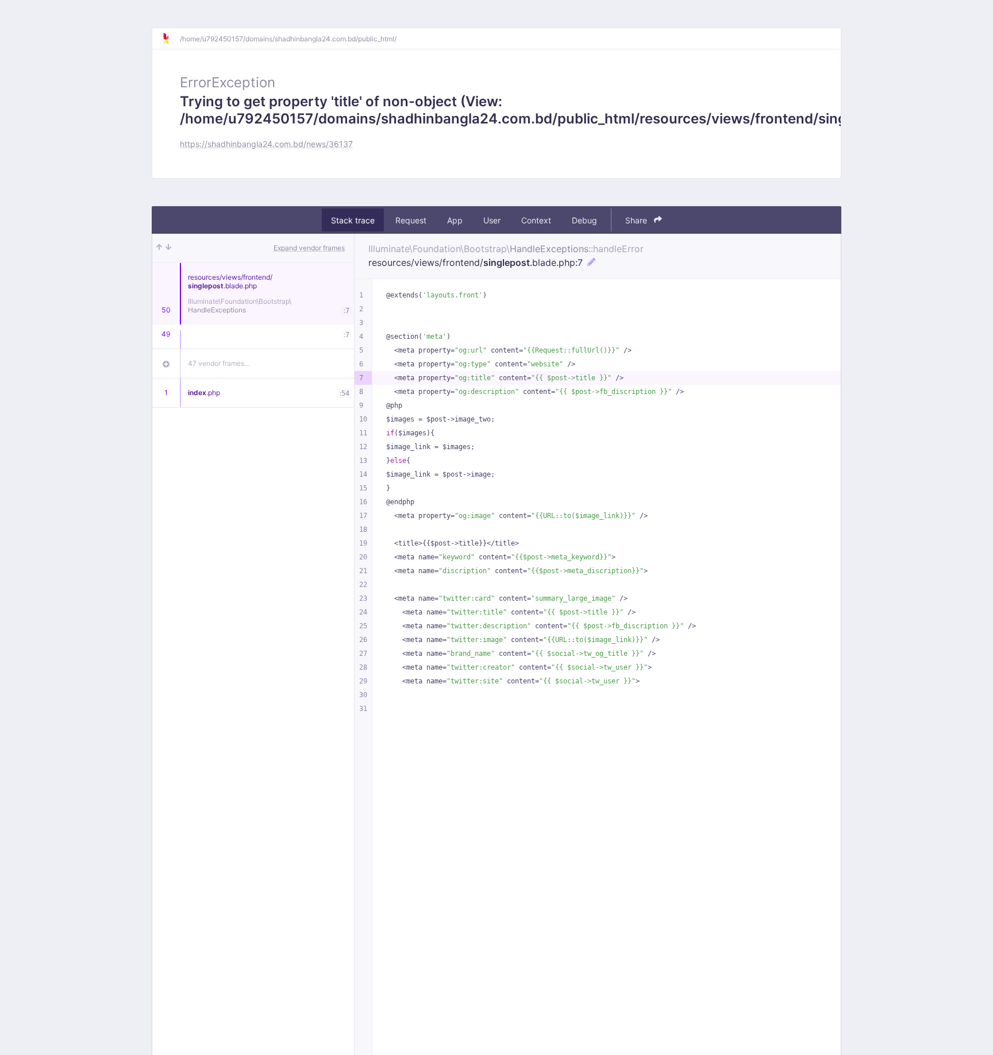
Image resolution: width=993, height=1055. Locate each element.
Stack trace (353, 220)
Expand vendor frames (309, 248)
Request (410, 220)
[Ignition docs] (170, 38)
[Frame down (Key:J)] (168, 248)
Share (637, 220)
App (455, 220)
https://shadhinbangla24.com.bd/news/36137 (266, 144)
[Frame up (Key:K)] (159, 248)
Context (536, 220)
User (492, 220)
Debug (584, 220)
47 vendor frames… (219, 363)
